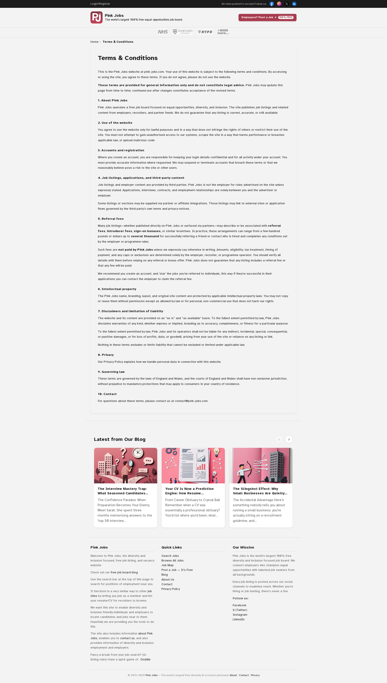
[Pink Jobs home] (96, 17)
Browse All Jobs (172, 560)
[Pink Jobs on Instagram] (279, 4)
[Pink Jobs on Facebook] (271, 4)
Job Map (167, 565)
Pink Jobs (114, 15)
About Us (167, 579)
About (233, 675)
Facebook (239, 605)
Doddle (145, 659)
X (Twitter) (240, 610)
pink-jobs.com (154, 72)
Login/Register (100, 4)
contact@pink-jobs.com (191, 401)
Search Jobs (170, 556)
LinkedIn (239, 619)
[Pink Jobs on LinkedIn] (294, 4)
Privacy (255, 675)
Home (94, 42)
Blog (164, 574)
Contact (166, 584)
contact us (127, 638)
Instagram (240, 615)
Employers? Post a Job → (266, 17)
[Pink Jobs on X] (286, 4)
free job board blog (124, 572)
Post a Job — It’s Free (177, 570)
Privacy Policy (113, 362)
